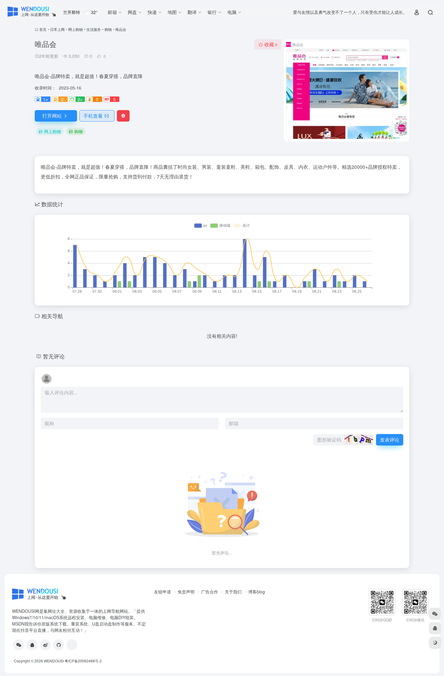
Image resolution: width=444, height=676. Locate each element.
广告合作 (209, 592)
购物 (108, 29)
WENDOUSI (54, 660)
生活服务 (93, 29)
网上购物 (75, 29)
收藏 (270, 44)
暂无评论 (54, 356)
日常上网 (57, 29)
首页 (43, 29)
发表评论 (389, 439)
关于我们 (233, 592)
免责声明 (186, 592)
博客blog (256, 592)
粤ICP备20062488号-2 (83, 660)
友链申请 (162, 592)
